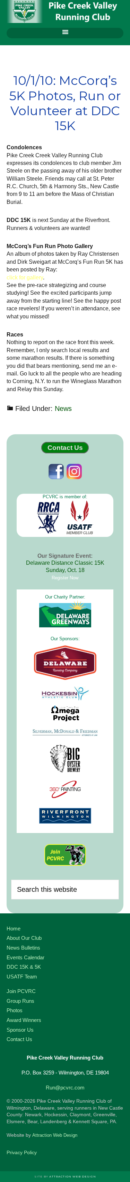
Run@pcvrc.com (65, 1087)
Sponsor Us (20, 1030)
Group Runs (20, 1001)
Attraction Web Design (54, 1135)
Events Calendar (25, 957)
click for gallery (25, 277)
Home (13, 928)
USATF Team (22, 976)
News (63, 408)
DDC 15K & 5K (24, 967)
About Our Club (24, 938)
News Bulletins (23, 948)
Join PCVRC (21, 991)
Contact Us (65, 447)
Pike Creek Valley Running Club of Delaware (65, 12)
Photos (15, 1010)
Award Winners (24, 1020)
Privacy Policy (22, 1152)
